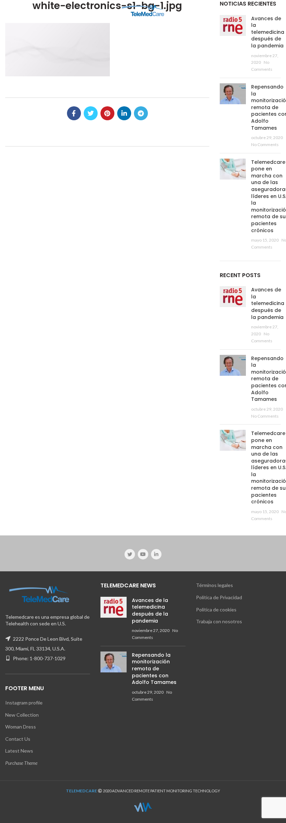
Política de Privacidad (219, 597)
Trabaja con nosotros (219, 621)
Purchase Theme (21, 763)
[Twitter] (91, 113)
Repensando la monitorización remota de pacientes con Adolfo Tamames (154, 668)
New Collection (22, 715)
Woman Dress (20, 727)
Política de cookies (216, 609)
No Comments (265, 144)
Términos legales (214, 585)
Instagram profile (24, 703)
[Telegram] (141, 113)
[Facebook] (74, 113)
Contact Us (17, 739)
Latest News (19, 751)
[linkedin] (124, 113)
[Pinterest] (107, 113)
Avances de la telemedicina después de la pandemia (267, 32)
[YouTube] (143, 554)
